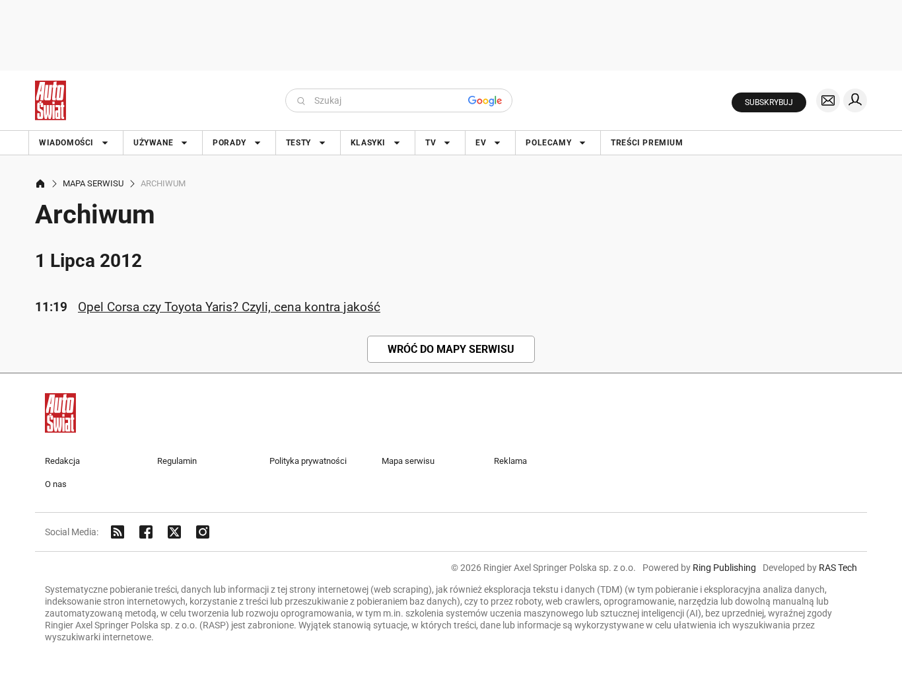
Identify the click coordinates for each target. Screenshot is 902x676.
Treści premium (647, 142)
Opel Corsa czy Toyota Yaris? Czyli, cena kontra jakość (229, 307)
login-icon (855, 100)
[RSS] (117, 532)
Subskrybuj (769, 102)
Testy (298, 142)
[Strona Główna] (50, 100)
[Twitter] (174, 532)
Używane (153, 142)
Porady (229, 142)
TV (430, 142)
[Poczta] (828, 100)
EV (480, 142)
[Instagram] (202, 532)
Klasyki (368, 142)
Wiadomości (66, 142)
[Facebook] (146, 532)
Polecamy (548, 142)
